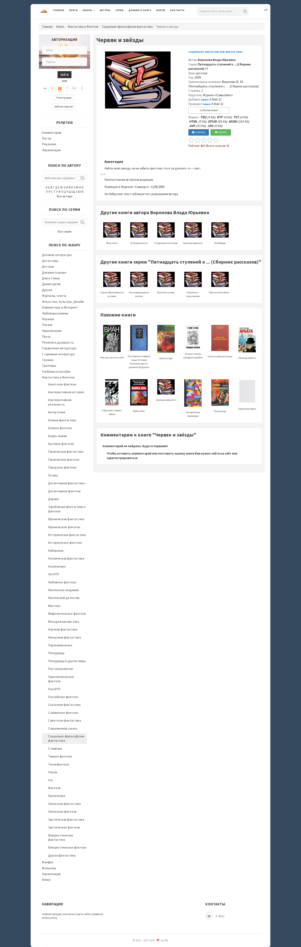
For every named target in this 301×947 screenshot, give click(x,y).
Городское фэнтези (62, 467)
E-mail (220, 916)
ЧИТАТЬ (222, 132)
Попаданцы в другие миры (67, 661)
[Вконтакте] (45, 88)
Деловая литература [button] (97, 20)
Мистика (54, 606)
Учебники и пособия (56, 372)
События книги (209, 110)
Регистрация (64, 97)
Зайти (64, 74)
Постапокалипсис (61, 669)
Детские (48, 266)
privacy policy (49, 918)
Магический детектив (64, 598)
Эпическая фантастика (64, 804)
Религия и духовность (58, 342)
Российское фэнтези (63, 697)
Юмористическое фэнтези (67, 847)
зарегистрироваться (122, 458)
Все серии (64, 231)
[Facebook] (82, 88)
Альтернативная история (66, 392)
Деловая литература (143, 20)
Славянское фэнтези (63, 713)
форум (57, 914)
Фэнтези (54, 788)
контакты (68, 914)
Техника (48, 360)
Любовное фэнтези (62, 582)
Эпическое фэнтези (62, 811)
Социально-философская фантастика (127, 27)
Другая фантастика (62, 855)
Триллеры (49, 366)
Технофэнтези (58, 764)
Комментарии (52, 133)
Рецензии (49, 144)
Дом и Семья (51, 278)
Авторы (105, 10)
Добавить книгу (140, 10)
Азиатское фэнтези (62, 384)
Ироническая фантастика (66, 519)
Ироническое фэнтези (64, 527)
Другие (47, 290)
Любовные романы (55, 313)
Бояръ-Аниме (57, 436)
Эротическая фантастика (66, 819)
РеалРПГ (54, 689)
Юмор (46, 880)
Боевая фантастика (62, 420)
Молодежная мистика (63, 622)
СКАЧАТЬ (200, 132)
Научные (48, 319)
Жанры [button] (87, 10)
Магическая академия (63, 590)
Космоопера (57, 566)
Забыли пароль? (64, 106)
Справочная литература (59, 348)
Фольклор (49, 868)
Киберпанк (56, 551)
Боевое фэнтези (60, 428)
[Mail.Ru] (52, 88)
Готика (53, 475)
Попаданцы (56, 653)
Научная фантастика (62, 629)
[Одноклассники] (60, 88)
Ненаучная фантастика (64, 637)
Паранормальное (60, 645)
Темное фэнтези (60, 756)
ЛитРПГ (53, 574)
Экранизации (51, 150)
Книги (73, 10)
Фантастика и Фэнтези (83, 27)
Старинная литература (58, 354)
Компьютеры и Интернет (60, 307)
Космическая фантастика (66, 558)
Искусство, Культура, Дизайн (63, 302)
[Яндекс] (67, 88)
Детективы (50, 261)
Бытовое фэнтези (61, 444)
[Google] (74, 88)
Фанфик (47, 862)
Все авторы (64, 196)
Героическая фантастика (66, 452)
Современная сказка (62, 728)
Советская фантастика (64, 720)
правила (97, 914)
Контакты (177, 10)
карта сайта (83, 914)
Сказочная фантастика (64, 705)
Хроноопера (56, 796)
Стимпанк (55, 749)
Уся (50, 780)
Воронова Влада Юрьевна (216, 60)
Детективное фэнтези (64, 491)
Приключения (52, 331)
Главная (58, 10)
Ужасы (52, 772)
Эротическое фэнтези (64, 827)
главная (46, 914)
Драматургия (51, 284)
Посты (46, 138)
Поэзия (47, 325)
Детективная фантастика (66, 483)
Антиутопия (56, 412)
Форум (160, 10)
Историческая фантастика (67, 535)
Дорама (53, 499)
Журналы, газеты (54, 296)
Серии (119, 10)
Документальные (54, 272)
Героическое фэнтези (63, 460)
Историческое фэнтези (65, 543)
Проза (46, 336)
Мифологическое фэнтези (67, 614)
